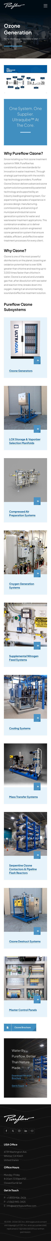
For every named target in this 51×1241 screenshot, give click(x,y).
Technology (16, 38)
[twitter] (12, 1130)
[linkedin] (25, 1130)
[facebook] (6, 1130)
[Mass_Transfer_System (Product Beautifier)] (25, 744)
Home (6, 38)
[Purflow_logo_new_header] (14, 4)
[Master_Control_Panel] (25, 957)
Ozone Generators (20, 370)
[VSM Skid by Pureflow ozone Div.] (25, 386)
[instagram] (19, 1130)
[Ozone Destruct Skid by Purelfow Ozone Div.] (25, 889)
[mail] (32, 1130)
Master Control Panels (23, 1009)
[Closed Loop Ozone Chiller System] (25, 675)
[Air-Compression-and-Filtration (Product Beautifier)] (25, 459)
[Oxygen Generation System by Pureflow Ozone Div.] (25, 531)
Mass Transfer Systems (23, 796)
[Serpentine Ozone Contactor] (25, 813)
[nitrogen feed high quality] (25, 603)
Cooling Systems (19, 728)
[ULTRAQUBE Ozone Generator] (25, 318)
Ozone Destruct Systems (25, 941)
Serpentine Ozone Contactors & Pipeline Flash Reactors (23, 869)
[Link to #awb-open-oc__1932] (45, 5)
